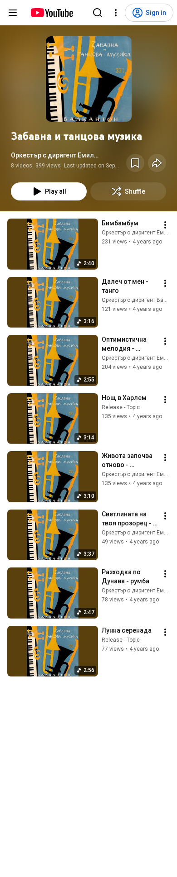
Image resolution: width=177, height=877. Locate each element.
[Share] (157, 163)
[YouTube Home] (51, 12)
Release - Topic (121, 407)
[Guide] (12, 12)
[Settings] (115, 12)
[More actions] (165, 225)
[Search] (97, 12)
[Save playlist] (135, 163)
